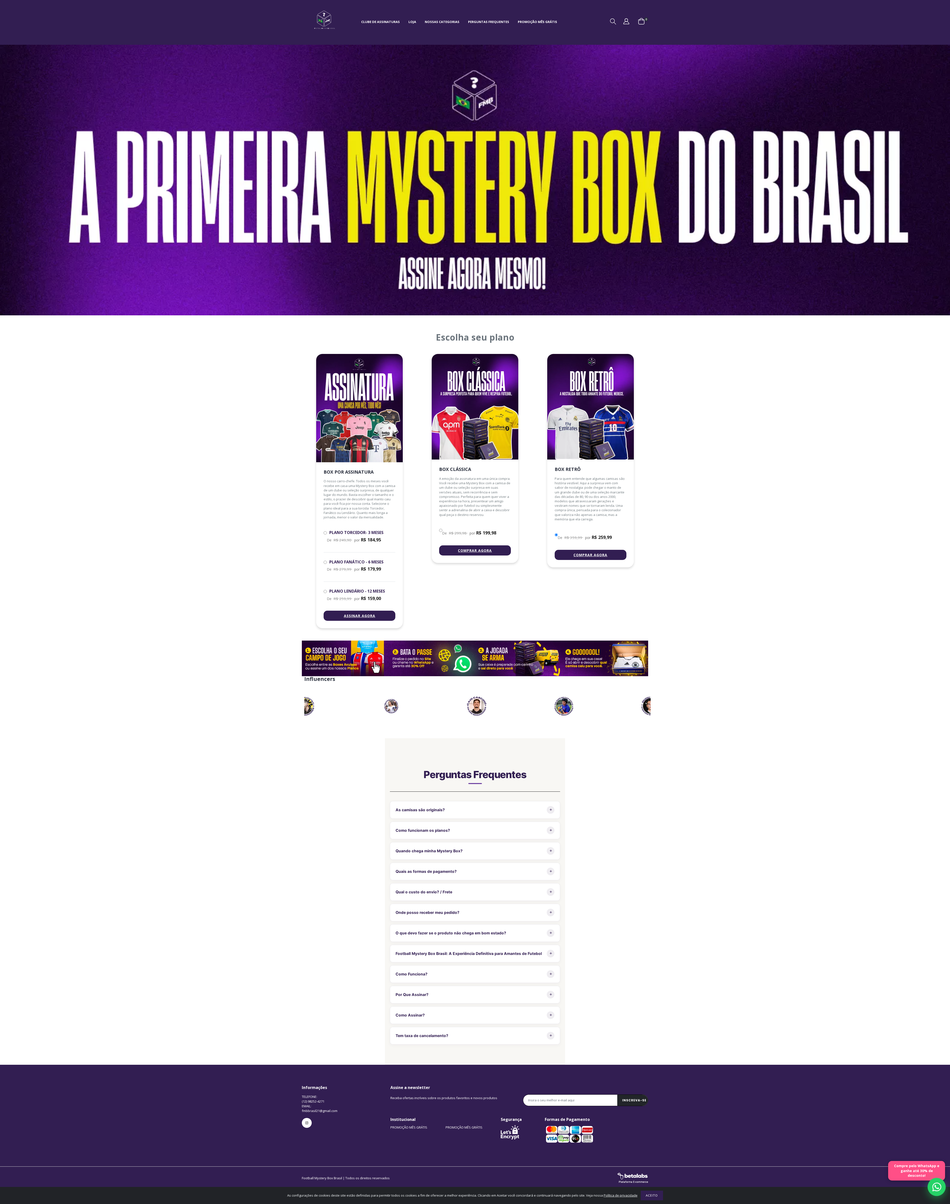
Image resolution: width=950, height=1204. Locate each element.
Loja (412, 22)
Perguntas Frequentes (488, 22)
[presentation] (305, 706)
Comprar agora (475, 550)
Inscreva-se (634, 1100)
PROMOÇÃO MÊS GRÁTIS (408, 1127)
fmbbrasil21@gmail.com (319, 1111)
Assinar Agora (359, 615)
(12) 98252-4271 (313, 1101)
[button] (613, 21)
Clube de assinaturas (380, 22)
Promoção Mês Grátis (537, 22)
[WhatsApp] (936, 1187)
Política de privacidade (621, 1195)
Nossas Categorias (442, 22)
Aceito (652, 1195)
